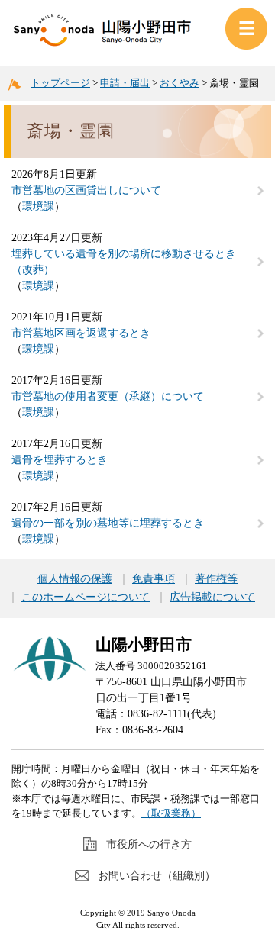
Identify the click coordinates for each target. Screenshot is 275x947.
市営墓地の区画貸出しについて (86, 190)
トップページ (60, 83)
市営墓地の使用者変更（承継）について (107, 396)
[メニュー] (246, 29)
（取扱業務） (171, 813)
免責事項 (153, 579)
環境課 (38, 206)
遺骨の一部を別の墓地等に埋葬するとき (107, 523)
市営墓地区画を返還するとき (80, 333)
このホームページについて (85, 597)
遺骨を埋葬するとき (59, 459)
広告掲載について (212, 597)
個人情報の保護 (74, 579)
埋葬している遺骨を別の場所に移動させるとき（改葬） (123, 261)
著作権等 (216, 579)
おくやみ (179, 83)
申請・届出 (125, 83)
